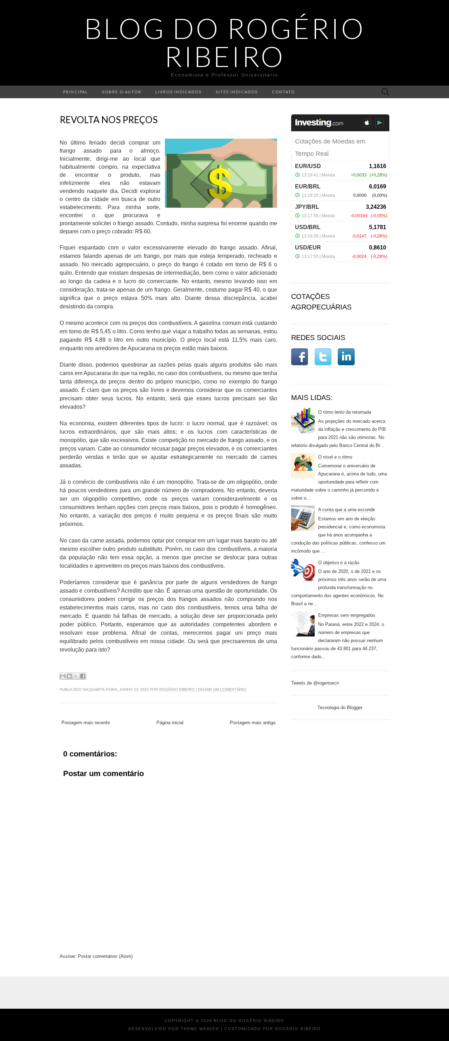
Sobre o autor (121, 91)
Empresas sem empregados (346, 615)
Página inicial (169, 722)
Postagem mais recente (85, 722)
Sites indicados (237, 91)
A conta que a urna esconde (346, 509)
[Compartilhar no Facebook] (82, 676)
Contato (283, 91)
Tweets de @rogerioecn (315, 683)
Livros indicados (178, 91)
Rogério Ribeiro (177, 689)
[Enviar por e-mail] (62, 676)
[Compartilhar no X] (76, 676)
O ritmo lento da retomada (344, 412)
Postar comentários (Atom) (105, 956)
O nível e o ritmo (335, 457)
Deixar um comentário (222, 689)
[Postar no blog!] (69, 676)
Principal (75, 91)
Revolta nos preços (109, 119)
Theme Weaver (200, 1029)
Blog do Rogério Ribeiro (224, 42)
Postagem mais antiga (252, 722)
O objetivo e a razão (338, 562)
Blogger (354, 707)
